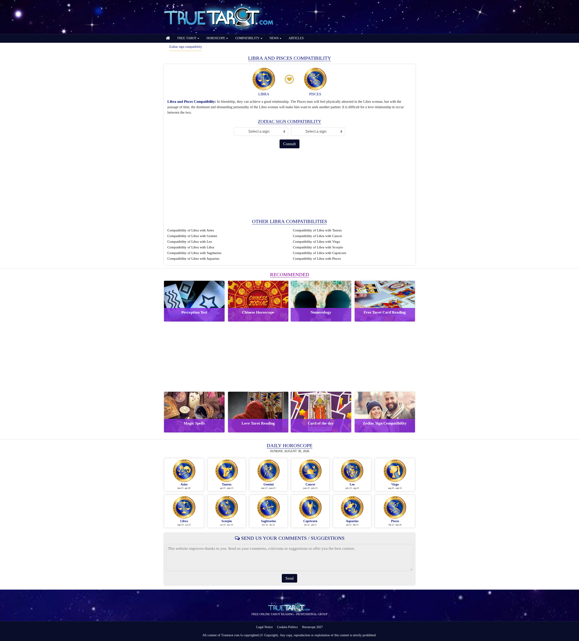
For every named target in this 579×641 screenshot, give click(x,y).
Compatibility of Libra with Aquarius (193, 258)
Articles (296, 38)
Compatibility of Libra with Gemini (192, 236)
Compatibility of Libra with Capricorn (319, 253)
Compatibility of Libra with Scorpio (318, 247)
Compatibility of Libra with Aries (190, 230)
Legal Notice (264, 627)
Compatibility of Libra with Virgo (316, 241)
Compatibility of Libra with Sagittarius (194, 253)
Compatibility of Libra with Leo (189, 241)
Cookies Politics (287, 627)
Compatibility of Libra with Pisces (317, 258)
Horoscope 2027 (312, 627)
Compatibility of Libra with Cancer (317, 236)
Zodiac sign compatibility (185, 46)
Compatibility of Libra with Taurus (317, 230)
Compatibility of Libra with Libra (190, 247)
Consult (289, 144)
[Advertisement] (289, 183)
